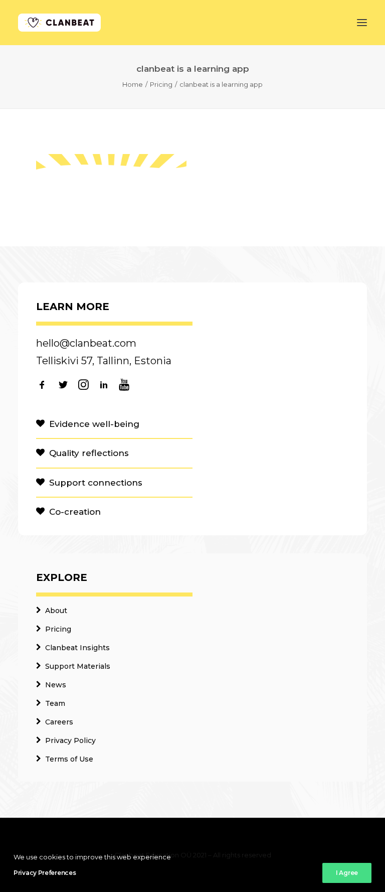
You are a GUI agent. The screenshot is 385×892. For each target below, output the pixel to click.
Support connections (95, 483)
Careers (59, 721)
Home (132, 84)
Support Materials (77, 666)
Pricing (161, 84)
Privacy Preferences (45, 872)
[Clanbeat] (59, 23)
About (56, 610)
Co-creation (75, 512)
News (55, 684)
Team (55, 703)
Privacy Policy (70, 740)
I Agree (347, 872)
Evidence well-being (94, 424)
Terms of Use (69, 759)
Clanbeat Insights (77, 647)
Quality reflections (89, 453)
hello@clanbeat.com (86, 343)
